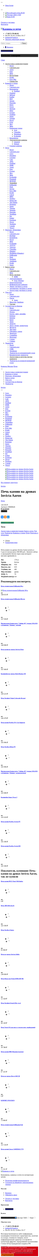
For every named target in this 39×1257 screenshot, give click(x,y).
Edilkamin (13, 185)
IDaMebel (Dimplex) (17, 253)
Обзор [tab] (7, 541)
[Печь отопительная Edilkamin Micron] (7, 615)
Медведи (13, 327)
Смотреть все (14, 87)
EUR (13, 17)
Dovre (12, 222)
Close (3, 60)
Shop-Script (9, 5)
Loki (11, 159)
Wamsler (12, 210)
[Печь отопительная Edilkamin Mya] (14, 590)
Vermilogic (13, 351)
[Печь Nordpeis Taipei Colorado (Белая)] (7, 714)
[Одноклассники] (5, 517)
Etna (11, 72)
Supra (12, 206)
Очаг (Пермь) (19, 281)
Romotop (13, 204)
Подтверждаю (7, 1255)
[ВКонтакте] (2, 517)
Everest (12, 113)
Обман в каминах (7, 523)
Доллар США (22, 1218)
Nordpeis (13, 224)
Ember (12, 218)
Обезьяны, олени (16, 331)
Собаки (12, 341)
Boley (12, 105)
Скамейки (13, 335)
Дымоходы (9, 343)
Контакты (4, 24)
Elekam (16, 144)
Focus (12, 107)
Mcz (11, 124)
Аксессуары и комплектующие (16, 372)
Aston (12, 167)
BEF (11, 99)
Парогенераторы (16, 283)
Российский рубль (7, 1218)
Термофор (9, 422)
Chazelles (17, 132)
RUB (22, 13)
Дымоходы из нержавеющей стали (22, 353)
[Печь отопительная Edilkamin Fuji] (7, 1141)
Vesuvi (12, 228)
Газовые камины (16, 146)
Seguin (12, 101)
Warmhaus (17, 134)
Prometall (13, 179)
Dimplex (12, 251)
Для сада (8, 292)
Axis (15, 130)
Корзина (8, 1193)
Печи (7, 148)
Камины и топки (11, 83)
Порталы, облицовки (13, 230)
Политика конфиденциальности (17, 1180)
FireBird (17, 91)
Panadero (13, 156)
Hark (11, 187)
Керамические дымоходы (19, 355)
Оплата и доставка (8, 22)
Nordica (12, 198)
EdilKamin (13, 255)
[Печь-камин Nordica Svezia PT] (7, 837)
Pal (11, 216)
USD (19, 15)
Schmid (12, 118)
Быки (12, 320)
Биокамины (14, 89)
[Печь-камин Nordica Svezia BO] (7, 862)
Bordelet (12, 236)
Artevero (13, 247)
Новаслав (13, 200)
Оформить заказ (11, 1195)
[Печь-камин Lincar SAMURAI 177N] (7, 1165)
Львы (12, 322)
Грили (12, 298)
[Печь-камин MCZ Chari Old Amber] (7, 897)
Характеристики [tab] (11, 542)
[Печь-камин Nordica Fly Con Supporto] (7, 738)
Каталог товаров (7, 51)
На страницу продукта (9, 482)
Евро (32, 1218)
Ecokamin (17, 136)
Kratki (12, 77)
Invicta (12, 189)
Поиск (24, 43)
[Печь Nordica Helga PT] (7, 763)
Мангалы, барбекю (17, 302)
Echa (11, 122)
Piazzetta (13, 103)
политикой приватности (24, 1252)
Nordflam (13, 214)
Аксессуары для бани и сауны (21, 290)
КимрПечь (13, 238)
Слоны (12, 339)
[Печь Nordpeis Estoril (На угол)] (7, 1019)
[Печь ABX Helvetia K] (7, 921)
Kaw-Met (13, 79)
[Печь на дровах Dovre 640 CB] (7, 1092)
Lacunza (12, 157)
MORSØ (13, 181)
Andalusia (13, 261)
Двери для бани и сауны (18, 286)
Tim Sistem (13, 202)
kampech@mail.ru (11, 37)
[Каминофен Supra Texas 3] (7, 813)
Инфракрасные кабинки (18, 284)
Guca (11, 154)
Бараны (12, 318)
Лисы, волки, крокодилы (19, 325)
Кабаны (12, 316)
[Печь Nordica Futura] (7, 946)
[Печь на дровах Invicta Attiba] (7, 970)
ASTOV (12, 245)
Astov (12, 70)
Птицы (12, 312)
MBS (11, 197)
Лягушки (13, 329)
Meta (11, 73)
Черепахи (13, 333)
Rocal (12, 120)
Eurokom (13, 220)
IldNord (12, 95)
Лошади (12, 324)
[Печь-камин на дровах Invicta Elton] (7, 665)
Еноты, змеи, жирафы (18, 314)
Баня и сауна (10, 378)
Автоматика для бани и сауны (21, 288)
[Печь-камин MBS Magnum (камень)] (7, 1067)
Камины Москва (7, 366)
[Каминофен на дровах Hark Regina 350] (7, 690)
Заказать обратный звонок (15, 39)
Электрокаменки (16, 279)
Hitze (11, 111)
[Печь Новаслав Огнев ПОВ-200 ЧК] (7, 994)
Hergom (12, 109)
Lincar (12, 195)
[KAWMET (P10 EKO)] (7, 1116)
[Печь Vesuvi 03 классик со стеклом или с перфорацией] (7, 1043)
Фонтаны (13, 337)
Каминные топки (16, 128)
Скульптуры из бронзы (13, 306)
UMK (12, 349)
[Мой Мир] (8, 517)
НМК (12, 165)
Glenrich (17, 142)
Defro (12, 116)
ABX (11, 161)
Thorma (12, 208)
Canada (12, 226)
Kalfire (12, 97)
